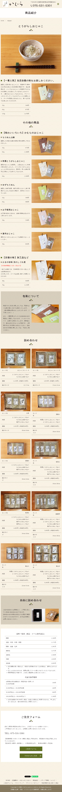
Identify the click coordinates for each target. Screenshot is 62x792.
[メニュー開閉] (58, 4)
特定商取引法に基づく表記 (50, 783)
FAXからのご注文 (31, 756)
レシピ (53, 780)
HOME (2, 20)
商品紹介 (35, 780)
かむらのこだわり (25, 780)
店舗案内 (15, 780)
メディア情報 (44, 780)
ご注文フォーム (31, 749)
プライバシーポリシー (33, 783)
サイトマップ (19, 783)
